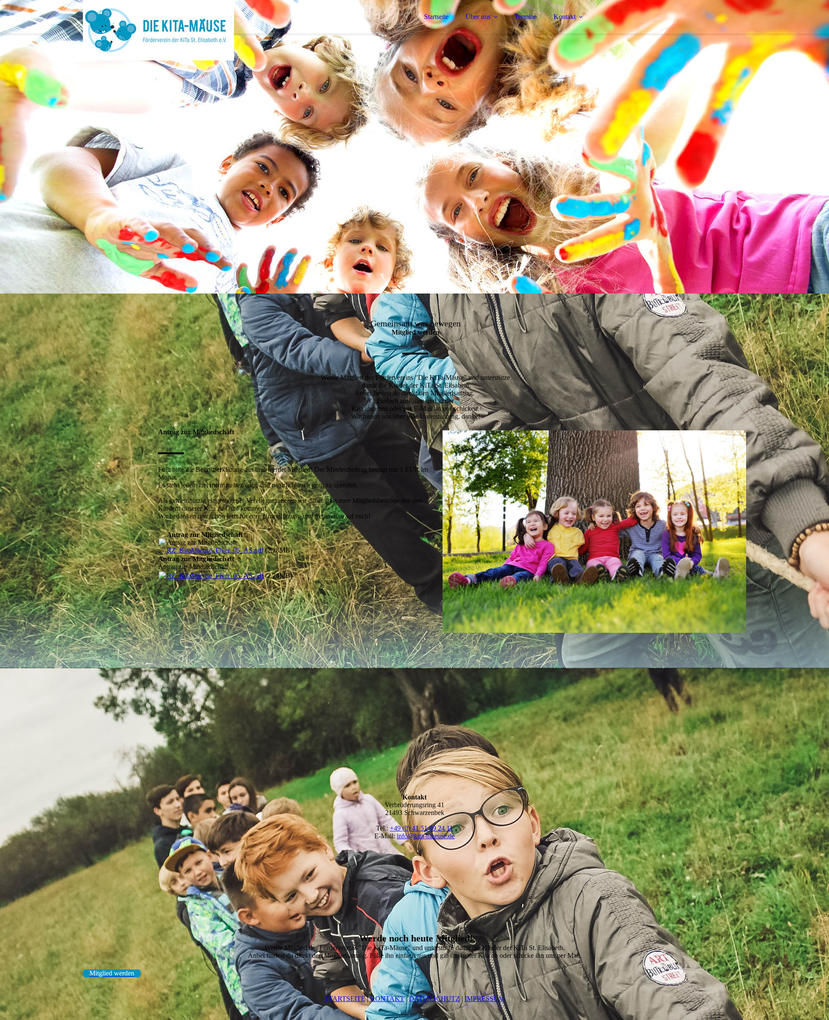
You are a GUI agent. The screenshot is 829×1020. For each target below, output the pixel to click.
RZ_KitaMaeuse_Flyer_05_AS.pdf (215, 550)
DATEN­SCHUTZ (434, 998)
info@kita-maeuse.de (426, 836)
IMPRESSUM (485, 998)
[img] (158, 30)
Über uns (477, 16)
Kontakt (565, 16)
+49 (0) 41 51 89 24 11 (421, 828)
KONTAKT (387, 998)
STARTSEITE (345, 998)
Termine (525, 16)
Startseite (436, 16)
